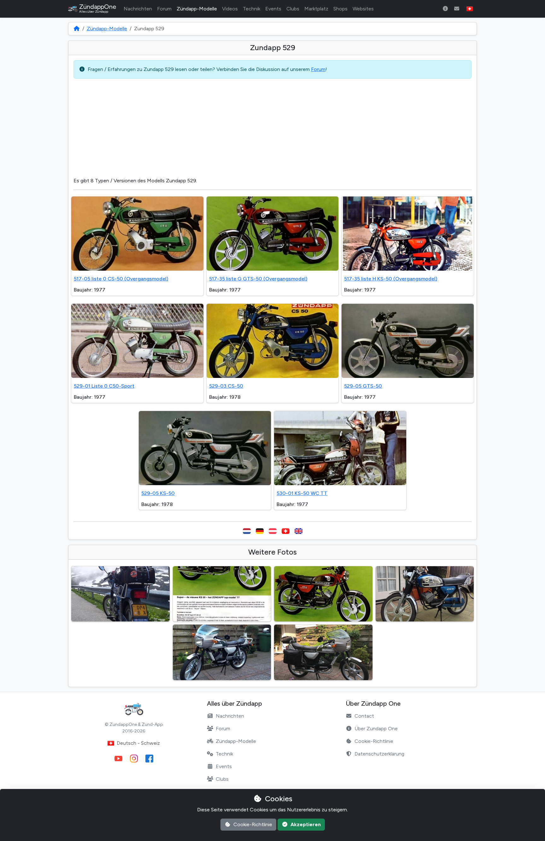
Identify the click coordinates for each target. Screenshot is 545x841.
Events (273, 9)
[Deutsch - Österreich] (273, 530)
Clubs (292, 9)
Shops (340, 9)
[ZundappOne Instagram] (134, 759)
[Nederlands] (247, 530)
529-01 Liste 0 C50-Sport (104, 386)
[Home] (76, 29)
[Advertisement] (272, 128)
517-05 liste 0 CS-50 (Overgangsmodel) (121, 279)
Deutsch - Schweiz (138, 743)
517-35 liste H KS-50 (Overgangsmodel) (390, 279)
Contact (364, 716)
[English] (298, 530)
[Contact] (456, 9)
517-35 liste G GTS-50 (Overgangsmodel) (258, 279)
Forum (164, 9)
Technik (251, 9)
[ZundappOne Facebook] (149, 759)
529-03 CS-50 (226, 386)
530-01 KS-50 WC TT (302, 493)
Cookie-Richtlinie (374, 741)
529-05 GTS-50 (363, 386)
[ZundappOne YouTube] (118, 759)
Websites (363, 9)
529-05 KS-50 (158, 493)
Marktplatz (316, 9)
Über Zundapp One (376, 729)
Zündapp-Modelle (197, 9)
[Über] (445, 9)
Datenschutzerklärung (379, 754)
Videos (230, 9)
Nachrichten (138, 9)
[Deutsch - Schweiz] (286, 530)
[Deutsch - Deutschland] (260, 530)
